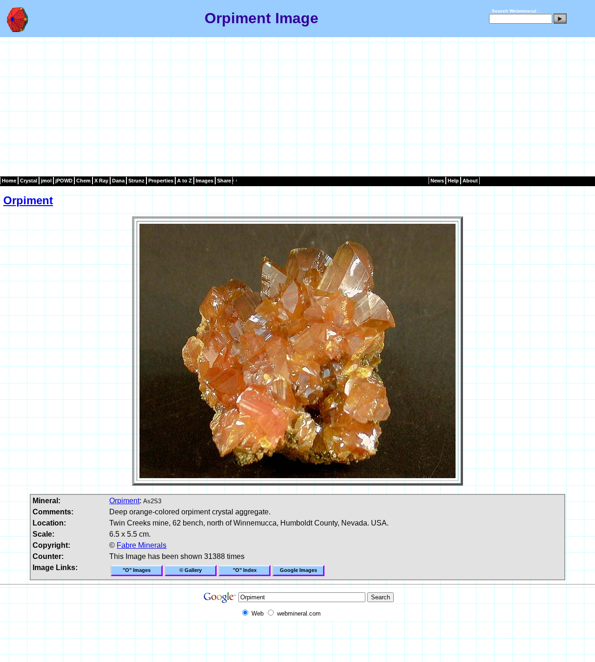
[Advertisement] (297, 107)
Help (453, 180)
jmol (46, 180)
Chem (83, 180)
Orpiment (28, 200)
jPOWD (64, 180)
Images (204, 180)
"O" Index (245, 570)
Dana (118, 180)
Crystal (28, 180)
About (470, 180)
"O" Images (137, 570)
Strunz (136, 180)
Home (9, 180)
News (437, 180)
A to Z (184, 180)
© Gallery (190, 570)
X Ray (101, 180)
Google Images (298, 570)
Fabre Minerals (141, 545)
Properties (160, 180)
